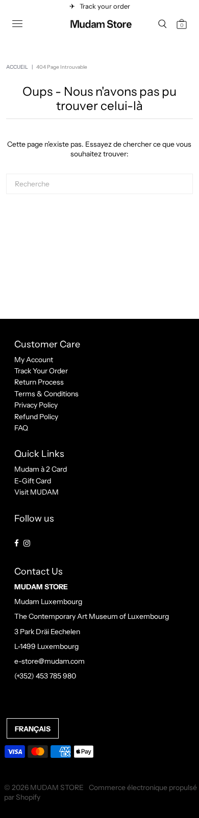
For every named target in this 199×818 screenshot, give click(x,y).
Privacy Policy (36, 405)
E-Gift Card (32, 480)
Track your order (103, 6)
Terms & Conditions (46, 393)
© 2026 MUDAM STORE (44, 787)
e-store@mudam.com (49, 661)
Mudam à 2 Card (40, 469)
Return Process (39, 382)
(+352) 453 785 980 (45, 675)
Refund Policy (36, 416)
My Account (33, 359)
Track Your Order (41, 370)
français (33, 728)
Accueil (17, 67)
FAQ (21, 427)
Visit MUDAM (36, 492)
